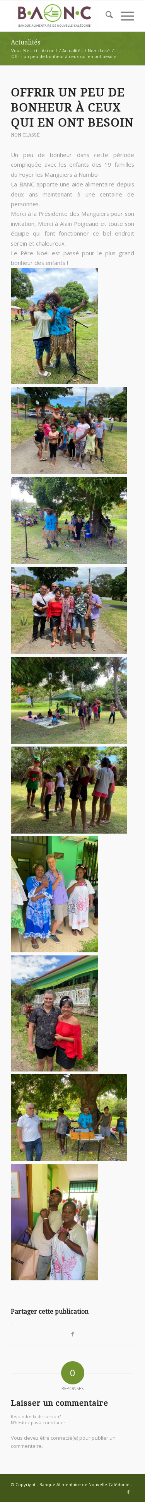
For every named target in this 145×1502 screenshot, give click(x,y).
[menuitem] (105, 15)
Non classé (25, 135)
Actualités (25, 42)
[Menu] (123, 15)
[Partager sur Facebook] (72, 1334)
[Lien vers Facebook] (128, 1492)
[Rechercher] (105, 15)
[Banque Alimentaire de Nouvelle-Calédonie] (60, 15)
